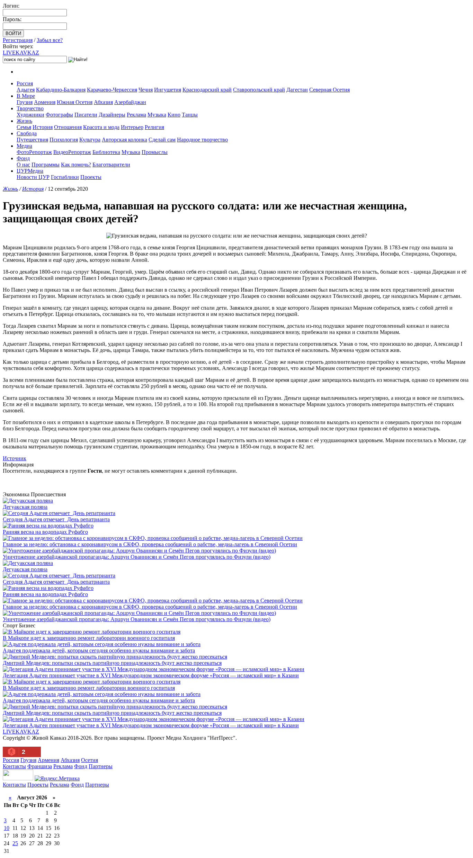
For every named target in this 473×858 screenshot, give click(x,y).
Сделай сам (162, 140)
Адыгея (26, 90)
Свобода (27, 133)
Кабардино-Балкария (61, 90)
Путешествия (32, 140)
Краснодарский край (207, 90)
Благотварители (111, 165)
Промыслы (155, 152)
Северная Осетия (329, 90)
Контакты (14, 766)
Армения (44, 102)
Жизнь (24, 121)
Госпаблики (65, 177)
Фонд (23, 158)
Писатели (85, 115)
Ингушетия (167, 90)
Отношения (68, 127)
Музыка (157, 115)
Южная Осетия (74, 102)
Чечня (146, 90)
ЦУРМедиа (30, 171)
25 (15, 843)
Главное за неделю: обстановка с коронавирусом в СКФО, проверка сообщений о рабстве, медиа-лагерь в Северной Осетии (150, 544)
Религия (154, 127)
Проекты (90, 177)
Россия (25, 83)
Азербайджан (130, 102)
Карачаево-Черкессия (112, 90)
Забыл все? (50, 40)
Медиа (24, 146)
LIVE (21, 52)
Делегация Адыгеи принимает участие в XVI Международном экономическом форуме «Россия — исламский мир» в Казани (151, 675)
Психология (64, 140)
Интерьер (132, 127)
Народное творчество (202, 140)
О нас (23, 165)
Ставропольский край (259, 90)
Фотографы (59, 115)
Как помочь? (76, 165)
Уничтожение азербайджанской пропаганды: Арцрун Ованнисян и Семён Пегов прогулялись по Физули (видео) (136, 557)
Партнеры (101, 766)
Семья (24, 127)
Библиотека (106, 152)
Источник (14, 458)
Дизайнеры (112, 115)
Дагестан (297, 90)
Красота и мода (101, 127)
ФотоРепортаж (34, 152)
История (43, 127)
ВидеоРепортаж (72, 152)
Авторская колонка (124, 140)
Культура (89, 140)
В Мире (26, 96)
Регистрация (18, 40)
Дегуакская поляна (25, 507)
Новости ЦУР (33, 177)
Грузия (25, 102)
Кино (174, 115)
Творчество (30, 108)
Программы (46, 165)
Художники (30, 115)
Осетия (89, 760)
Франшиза (39, 766)
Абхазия (103, 102)
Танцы (190, 115)
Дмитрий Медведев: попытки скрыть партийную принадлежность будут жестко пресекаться (112, 663)
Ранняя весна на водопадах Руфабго (45, 532)
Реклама (136, 115)
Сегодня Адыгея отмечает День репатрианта (56, 519)
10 (6, 828)
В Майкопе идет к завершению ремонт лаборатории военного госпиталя (89, 638)
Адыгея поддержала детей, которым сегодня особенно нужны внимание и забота (99, 650)
